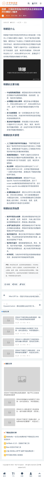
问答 (22, 476)
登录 (35, 3)
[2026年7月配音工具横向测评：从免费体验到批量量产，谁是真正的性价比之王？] (8, 353)
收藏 (8, 284)
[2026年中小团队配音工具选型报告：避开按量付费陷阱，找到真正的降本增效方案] (8, 342)
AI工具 (8, 15)
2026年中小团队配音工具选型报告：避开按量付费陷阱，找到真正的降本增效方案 (28, 341)
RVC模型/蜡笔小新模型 (14, 455)
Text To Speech (19, 464)
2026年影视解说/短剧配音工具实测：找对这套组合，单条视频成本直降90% (27, 330)
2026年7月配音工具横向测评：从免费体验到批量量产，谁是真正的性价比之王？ (27, 352)
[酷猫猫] (3, 16)
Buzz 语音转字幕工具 (13, 447)
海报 (15, 284)
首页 (13, 22)
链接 (23, 284)
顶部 (39, 476)
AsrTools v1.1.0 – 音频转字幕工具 (18, 443)
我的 (30, 476)
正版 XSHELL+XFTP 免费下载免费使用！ (20, 451)
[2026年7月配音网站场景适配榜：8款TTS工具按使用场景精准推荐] (8, 320)
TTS (13, 476)
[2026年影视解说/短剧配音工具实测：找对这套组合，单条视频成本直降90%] (8, 331)
